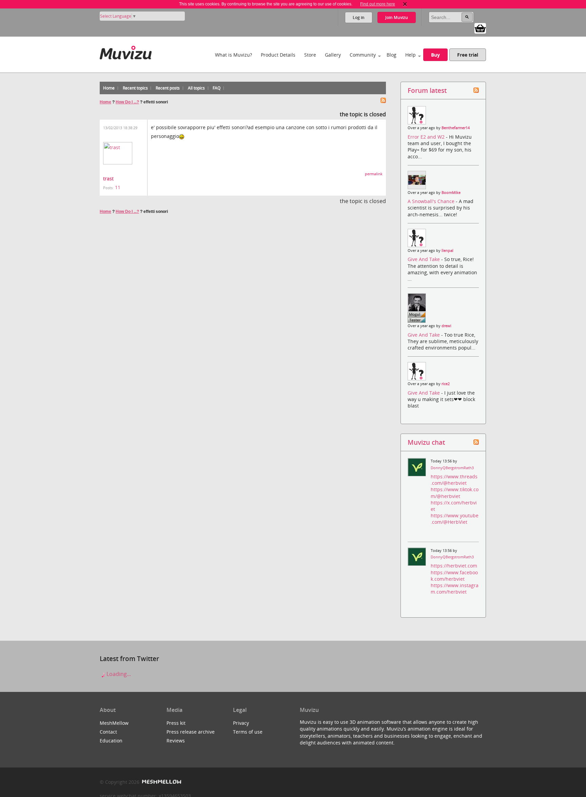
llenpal (447, 250)
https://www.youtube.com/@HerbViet (454, 518)
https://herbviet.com (454, 565)
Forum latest (427, 90)
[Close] (405, 4)
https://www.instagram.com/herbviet (454, 588)
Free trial (467, 55)
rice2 (446, 383)
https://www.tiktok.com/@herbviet (454, 492)
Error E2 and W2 (427, 137)
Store (310, 55)
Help (410, 55)
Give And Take (424, 259)
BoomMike (451, 192)
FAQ (216, 88)
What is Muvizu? (233, 55)
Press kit (176, 723)
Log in (359, 17)
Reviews (176, 740)
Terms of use (247, 732)
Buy (435, 55)
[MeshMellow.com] (161, 782)
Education (111, 740)
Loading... (118, 674)
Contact (108, 732)
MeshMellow (114, 723)
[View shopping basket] (480, 28)
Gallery (333, 55)
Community (363, 55)
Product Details (278, 55)
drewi (446, 325)
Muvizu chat (426, 442)
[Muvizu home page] (126, 51)
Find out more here (377, 4)
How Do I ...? (127, 102)
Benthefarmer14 (456, 127)
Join (396, 17)
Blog (391, 55)
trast (108, 178)
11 (117, 187)
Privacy (241, 723)
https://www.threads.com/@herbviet (454, 479)
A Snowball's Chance (432, 201)
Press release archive (191, 732)
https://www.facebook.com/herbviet (454, 575)
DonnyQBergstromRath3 (452, 467)
